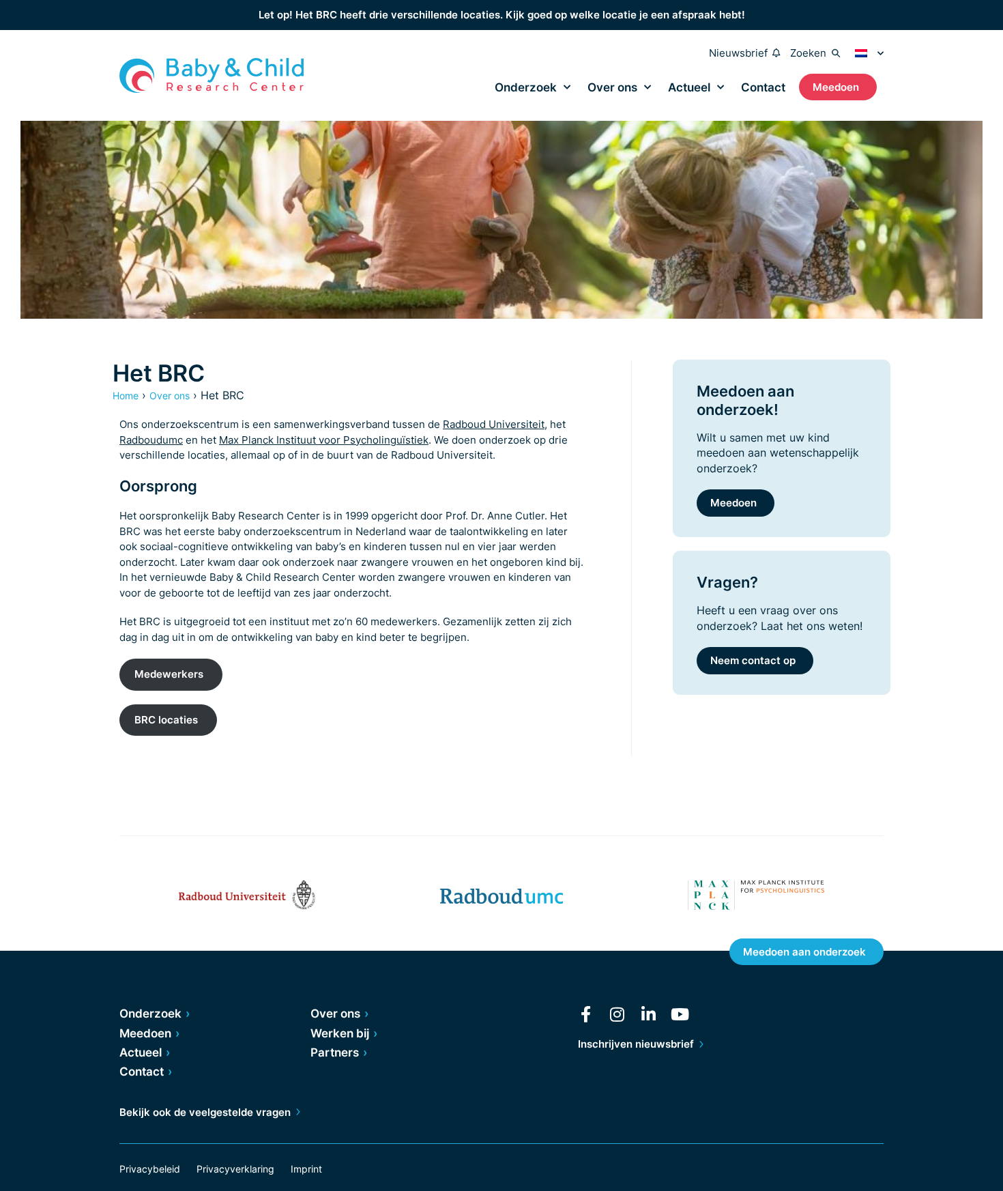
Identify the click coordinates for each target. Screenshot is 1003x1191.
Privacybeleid (149, 1169)
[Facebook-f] (586, 1014)
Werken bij (339, 1033)
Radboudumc (151, 439)
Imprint (306, 1169)
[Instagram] (617, 1014)
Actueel (689, 87)
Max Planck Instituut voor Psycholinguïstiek (323, 439)
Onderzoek (526, 87)
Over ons (612, 87)
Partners (334, 1052)
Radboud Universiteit (493, 424)
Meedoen (733, 502)
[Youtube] (680, 1014)
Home (126, 395)
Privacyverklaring (235, 1169)
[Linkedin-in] (649, 1014)
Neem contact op (753, 660)
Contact (763, 87)
